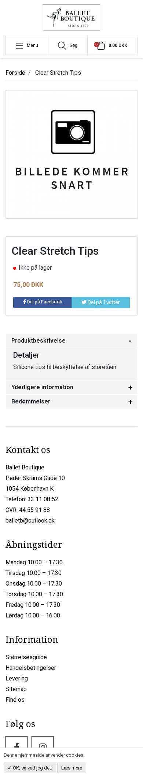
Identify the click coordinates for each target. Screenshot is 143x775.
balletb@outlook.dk (30, 520)
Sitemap (16, 689)
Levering (17, 678)
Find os (15, 699)
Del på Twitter (103, 302)
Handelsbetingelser (31, 667)
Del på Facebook (44, 302)
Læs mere (71, 768)
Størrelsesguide (26, 657)
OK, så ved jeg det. (32, 768)
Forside (15, 72)
